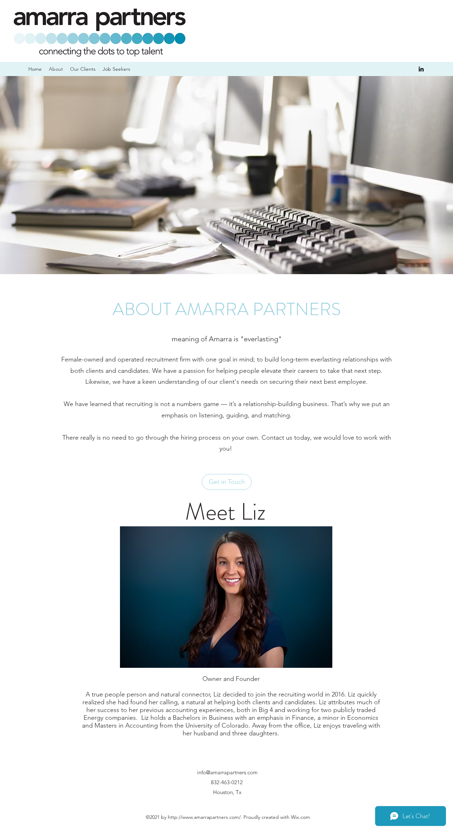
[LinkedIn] (421, 69)
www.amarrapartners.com (210, 817)
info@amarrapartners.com (227, 772)
